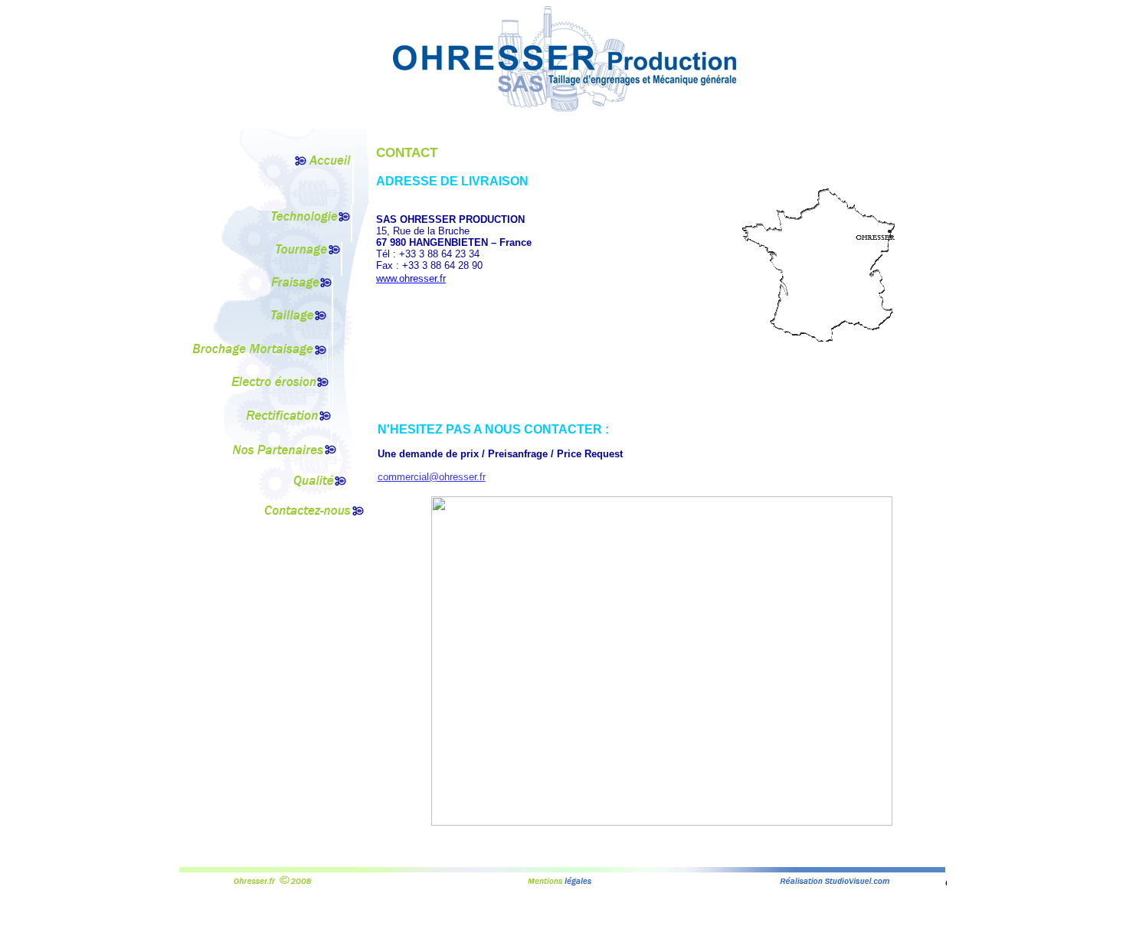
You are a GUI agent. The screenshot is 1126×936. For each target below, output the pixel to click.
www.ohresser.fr (411, 278)
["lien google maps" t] (661, 821)
